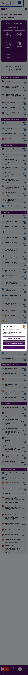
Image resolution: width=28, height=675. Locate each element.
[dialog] (14, 337)
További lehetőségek (14, 347)
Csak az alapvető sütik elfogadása (14, 343)
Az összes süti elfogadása (14, 338)
